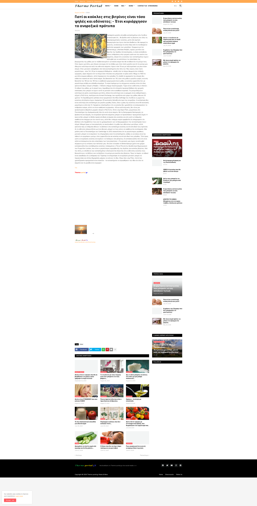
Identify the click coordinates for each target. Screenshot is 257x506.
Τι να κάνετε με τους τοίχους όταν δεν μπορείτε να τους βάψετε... (110, 376)
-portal (81, 172)
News (107, 6)
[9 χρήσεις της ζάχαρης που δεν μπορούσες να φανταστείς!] (157, 52)
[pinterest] (181, 1)
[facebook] (172, 1)
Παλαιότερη (144, 455)
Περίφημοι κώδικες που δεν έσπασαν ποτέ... (110, 422)
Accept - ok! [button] (10, 500)
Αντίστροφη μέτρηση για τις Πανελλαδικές (172, 161)
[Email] (111, 349)
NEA (122, 6)
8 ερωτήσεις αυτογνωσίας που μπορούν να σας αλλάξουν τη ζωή (172, 20)
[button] (175, 6)
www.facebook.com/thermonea (85, 242)
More (131, 6)
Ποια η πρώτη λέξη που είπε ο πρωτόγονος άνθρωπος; (110, 400)
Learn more (19, 496)
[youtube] (178, 1)
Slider (88, 12)
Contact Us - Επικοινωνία (94, 1)
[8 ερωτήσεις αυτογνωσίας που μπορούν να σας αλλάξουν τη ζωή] (157, 20)
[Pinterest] (107, 349)
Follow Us (179, 474)
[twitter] (175, 1)
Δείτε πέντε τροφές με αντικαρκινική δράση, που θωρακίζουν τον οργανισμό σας (137, 423)
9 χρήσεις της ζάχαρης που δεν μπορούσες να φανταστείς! (172, 51)
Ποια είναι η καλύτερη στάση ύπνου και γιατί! (171, 29)
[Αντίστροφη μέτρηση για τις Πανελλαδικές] (157, 163)
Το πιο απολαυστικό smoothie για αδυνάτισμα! (85, 422)
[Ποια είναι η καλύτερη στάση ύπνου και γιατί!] (157, 31)
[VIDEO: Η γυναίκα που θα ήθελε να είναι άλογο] (157, 172)
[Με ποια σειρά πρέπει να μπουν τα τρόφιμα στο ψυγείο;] (157, 62)
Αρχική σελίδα (79, 12)
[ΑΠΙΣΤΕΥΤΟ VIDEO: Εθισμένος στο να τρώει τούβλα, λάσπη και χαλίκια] (157, 201)
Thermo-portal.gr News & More (97, 474)
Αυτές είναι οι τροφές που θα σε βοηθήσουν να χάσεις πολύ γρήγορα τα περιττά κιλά (86, 376)
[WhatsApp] (103, 349)
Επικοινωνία (169, 474)
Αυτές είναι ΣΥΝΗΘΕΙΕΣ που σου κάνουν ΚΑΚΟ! (86, 400)
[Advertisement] (109, 204)
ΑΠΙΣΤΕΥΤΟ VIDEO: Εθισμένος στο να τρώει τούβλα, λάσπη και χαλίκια (172, 201)
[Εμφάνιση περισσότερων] (115, 349)
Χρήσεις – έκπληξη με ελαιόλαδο (133, 400)
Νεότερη (79, 455)
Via (76, 168)
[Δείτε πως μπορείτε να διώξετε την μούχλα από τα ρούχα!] (157, 181)
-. (81, 240)
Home (76, 1)
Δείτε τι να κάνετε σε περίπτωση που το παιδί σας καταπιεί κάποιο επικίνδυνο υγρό (171, 40)
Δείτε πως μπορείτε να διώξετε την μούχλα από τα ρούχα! (172, 180)
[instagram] (176, 465)
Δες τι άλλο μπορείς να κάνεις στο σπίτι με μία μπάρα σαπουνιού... (136, 376)
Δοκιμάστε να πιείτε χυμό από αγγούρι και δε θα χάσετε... (85, 447)
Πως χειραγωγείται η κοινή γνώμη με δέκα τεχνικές (135, 447)
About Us (82, 1)
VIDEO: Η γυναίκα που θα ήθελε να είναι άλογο (172, 170)
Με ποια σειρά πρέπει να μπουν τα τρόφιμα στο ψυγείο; (172, 62)
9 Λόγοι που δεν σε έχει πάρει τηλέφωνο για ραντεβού (110, 447)
